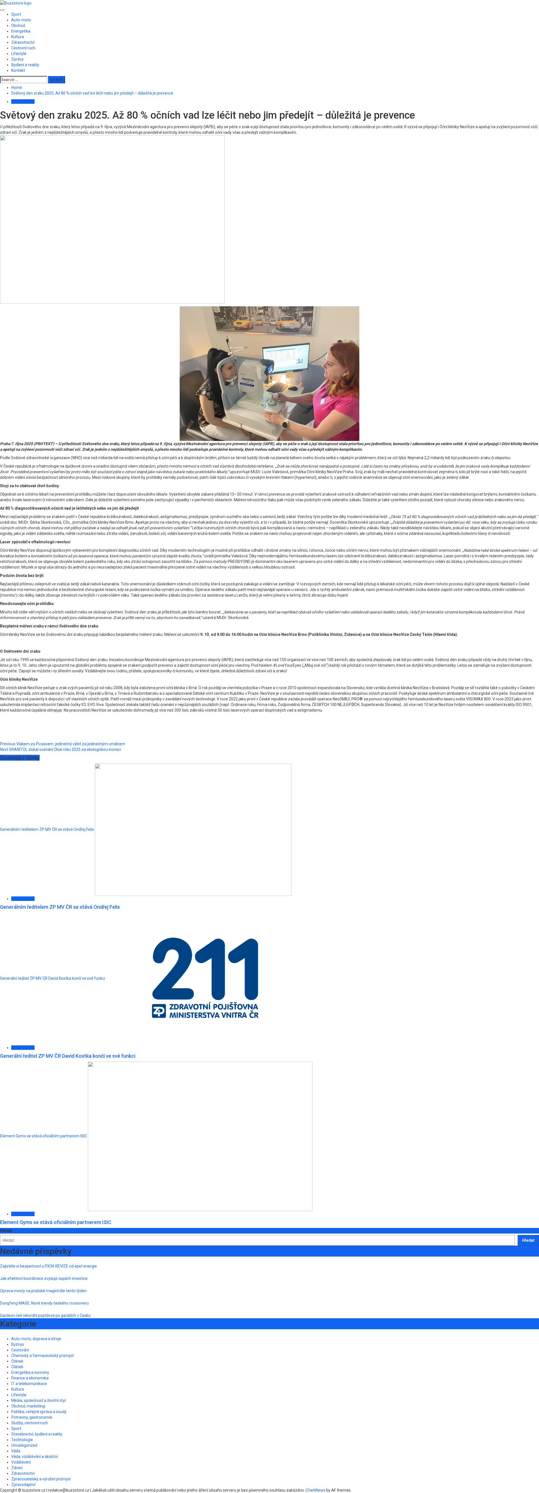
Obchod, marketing (28, 1406)
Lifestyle (18, 53)
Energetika (20, 31)
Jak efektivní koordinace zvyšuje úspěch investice (44, 1278)
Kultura (17, 36)
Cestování (20, 1350)
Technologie (22, 1439)
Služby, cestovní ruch (29, 1423)
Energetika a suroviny (30, 1372)
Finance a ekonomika (30, 1378)
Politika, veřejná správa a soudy (39, 1411)
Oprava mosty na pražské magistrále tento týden (43, 1291)
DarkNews (316, 1490)
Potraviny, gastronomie (31, 1417)
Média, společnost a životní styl (38, 1400)
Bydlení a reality (25, 65)
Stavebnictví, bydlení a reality (36, 1434)
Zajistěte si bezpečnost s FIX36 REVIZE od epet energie (48, 1266)
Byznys (17, 1344)
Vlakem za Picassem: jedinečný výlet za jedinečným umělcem (62, 744)
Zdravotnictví (23, 42)
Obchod (18, 25)
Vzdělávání (21, 1462)
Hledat (6, 1231)
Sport (16, 14)
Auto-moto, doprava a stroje (36, 1338)
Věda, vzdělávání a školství (34, 1456)
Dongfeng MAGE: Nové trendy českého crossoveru (44, 1303)
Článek (17, 1361)
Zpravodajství (23, 1484)
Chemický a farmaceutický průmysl (42, 1355)
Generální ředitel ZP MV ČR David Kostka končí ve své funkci (52, 978)
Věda (15, 1451)
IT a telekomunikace (29, 1383)
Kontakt (18, 70)
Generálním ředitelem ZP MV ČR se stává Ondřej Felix (47, 829)
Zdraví (16, 1468)
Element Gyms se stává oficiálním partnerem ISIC (43, 1136)
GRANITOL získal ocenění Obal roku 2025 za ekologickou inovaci (60, 749)
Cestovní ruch (23, 48)
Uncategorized (24, 1445)
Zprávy (17, 59)
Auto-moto (21, 20)
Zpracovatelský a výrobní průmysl (40, 1479)
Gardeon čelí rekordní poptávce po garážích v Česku (45, 1315)
